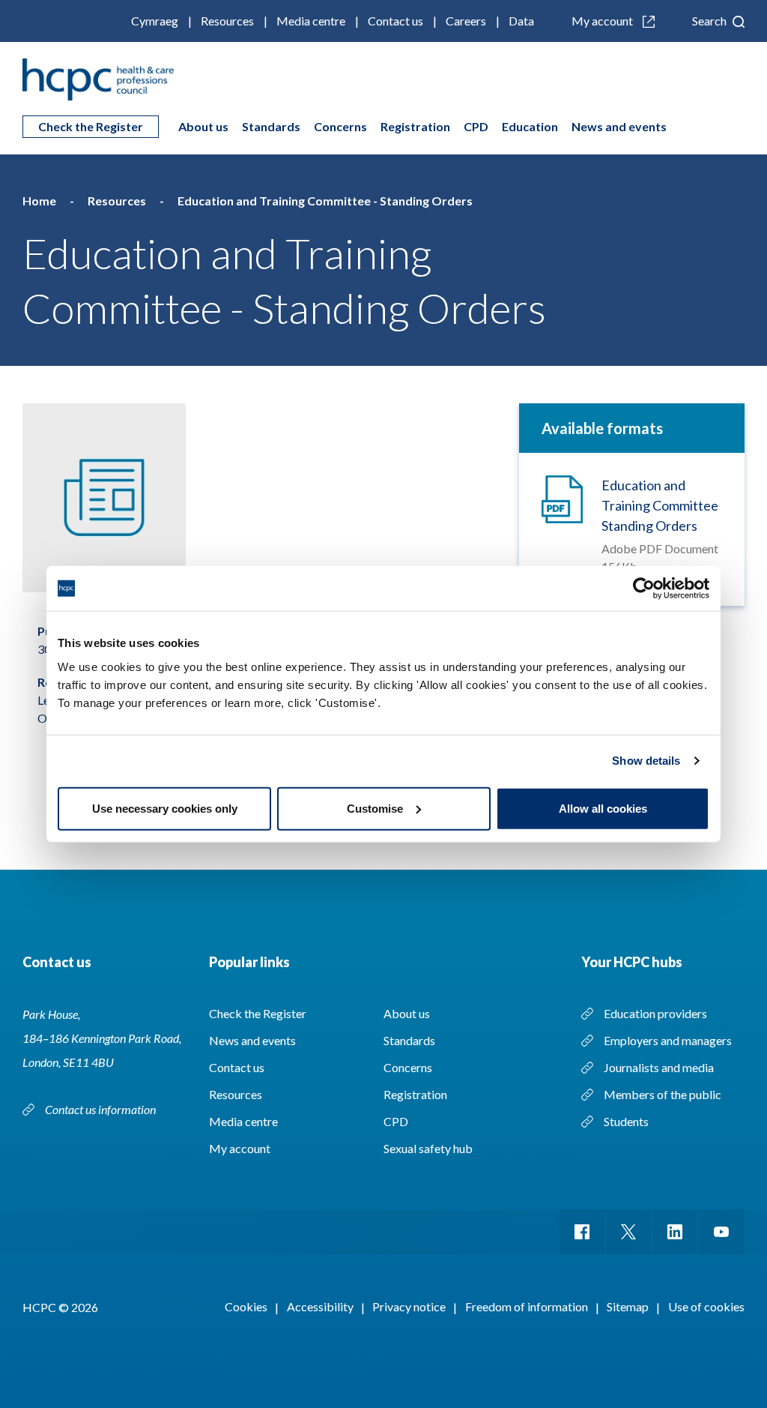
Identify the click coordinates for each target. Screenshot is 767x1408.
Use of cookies (706, 1306)
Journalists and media (659, 1067)
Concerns (340, 126)
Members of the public (662, 1094)
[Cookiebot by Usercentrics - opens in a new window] (643, 588)
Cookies (246, 1306)
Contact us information (101, 1109)
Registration (415, 126)
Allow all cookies (603, 807)
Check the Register (90, 126)
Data (521, 20)
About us (203, 126)
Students (626, 1121)
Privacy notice (409, 1306)
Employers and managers (668, 1040)
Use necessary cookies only (164, 807)
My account (603, 20)
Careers (466, 20)
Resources (227, 20)
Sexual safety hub (428, 1148)
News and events (619, 126)
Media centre (310, 20)
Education (530, 126)
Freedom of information (526, 1306)
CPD (476, 126)
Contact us (395, 20)
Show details (646, 760)
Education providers (655, 1013)
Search (710, 20)
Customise (375, 807)
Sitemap (628, 1306)
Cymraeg (154, 20)
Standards (271, 126)
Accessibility (320, 1306)
